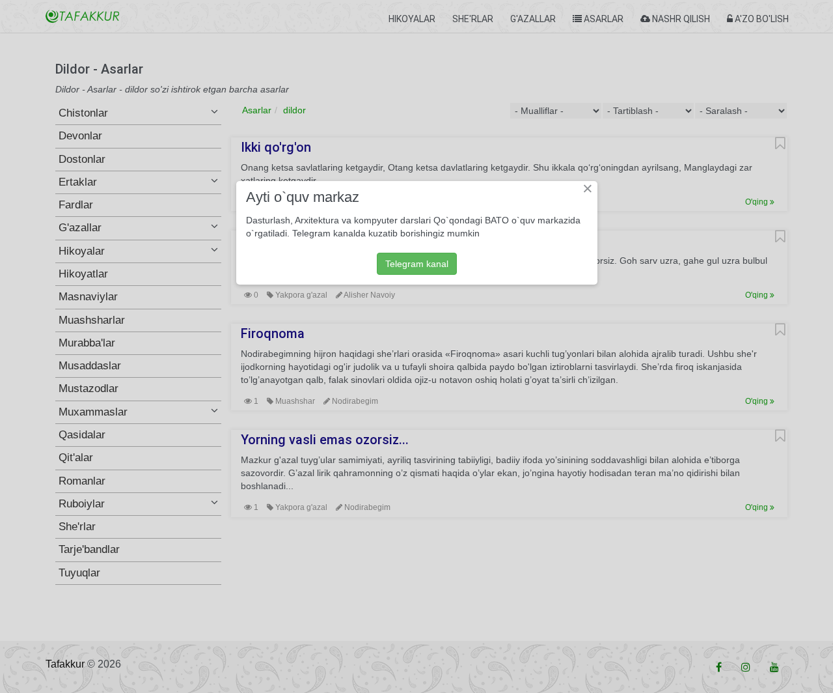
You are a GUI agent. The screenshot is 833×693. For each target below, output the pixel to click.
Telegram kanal (416, 264)
